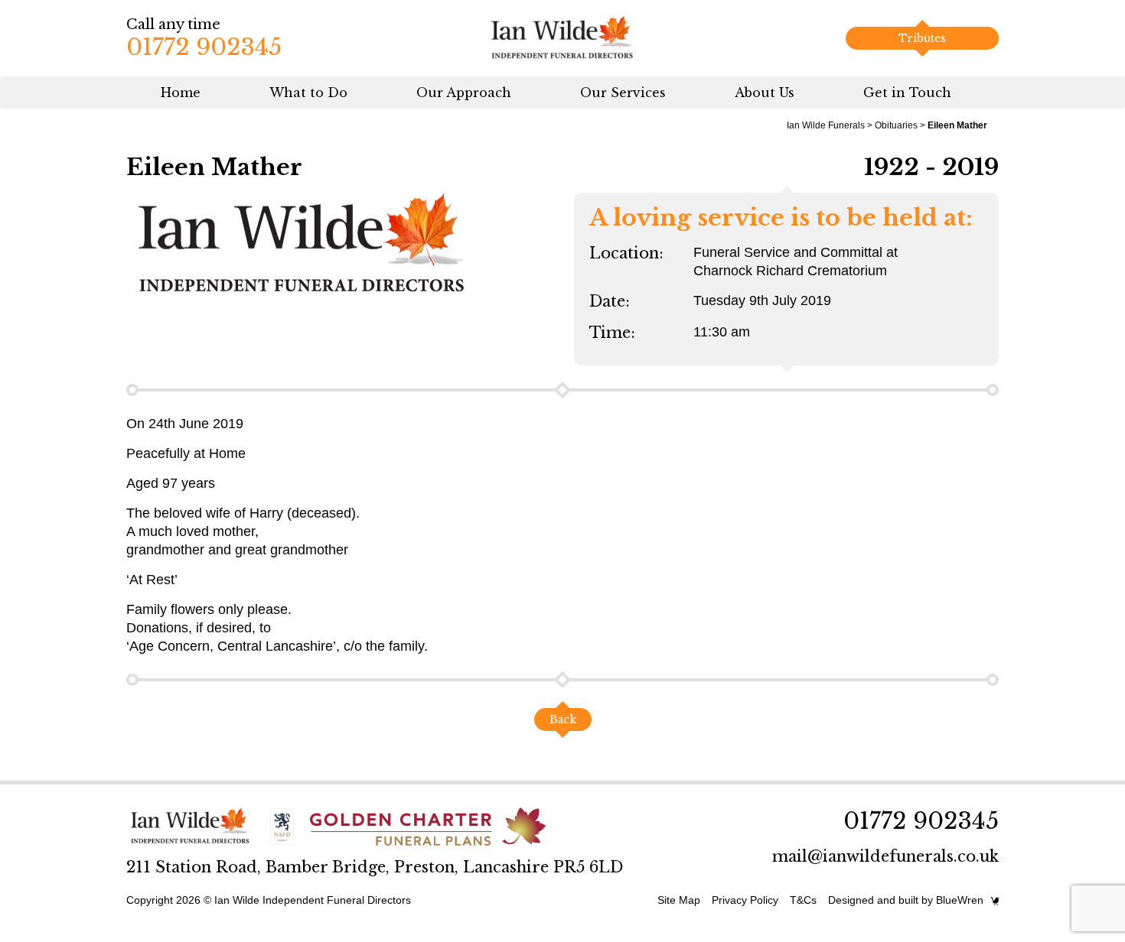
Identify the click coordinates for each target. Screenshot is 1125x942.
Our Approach (463, 92)
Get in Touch (907, 92)
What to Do (308, 92)
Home (181, 92)
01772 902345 (204, 47)
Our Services (623, 92)
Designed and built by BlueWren (905, 900)
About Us (764, 92)
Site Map (678, 900)
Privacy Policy (745, 900)
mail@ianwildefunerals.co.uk (885, 856)
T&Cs (803, 900)
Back (562, 719)
